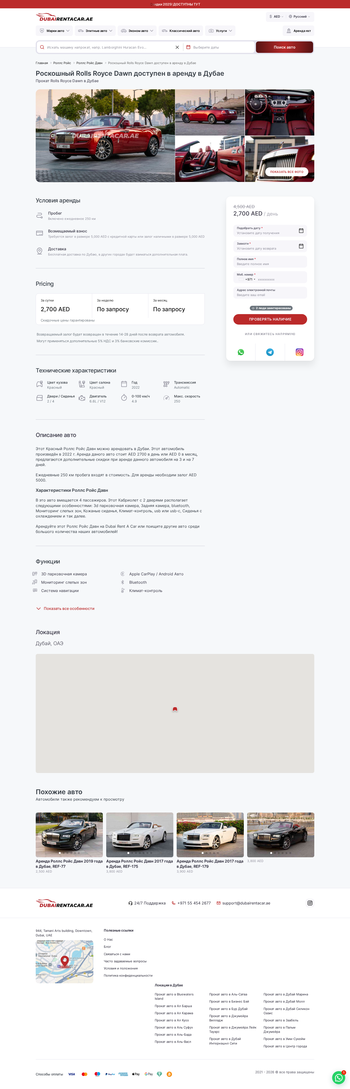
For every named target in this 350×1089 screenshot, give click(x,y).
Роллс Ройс (62, 63)
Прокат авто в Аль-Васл (173, 1042)
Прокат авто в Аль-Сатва (228, 994)
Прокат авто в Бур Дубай (228, 1009)
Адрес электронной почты (256, 290)
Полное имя (246, 259)
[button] (97, 835)
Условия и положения (121, 968)
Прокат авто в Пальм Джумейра (279, 1029)
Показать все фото (286, 172)
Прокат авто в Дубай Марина (286, 994)
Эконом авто (138, 31)
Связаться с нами (117, 954)
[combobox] (115, 47)
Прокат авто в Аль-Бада (173, 1034)
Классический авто (185, 31)
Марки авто (55, 31)
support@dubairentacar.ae (246, 903)
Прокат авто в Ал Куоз (172, 1020)
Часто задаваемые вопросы (125, 961)
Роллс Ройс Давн (89, 63)
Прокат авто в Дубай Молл (284, 1001)
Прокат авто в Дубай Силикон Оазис (287, 1011)
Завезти (244, 243)
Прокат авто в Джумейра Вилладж (228, 1018)
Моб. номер (246, 274)
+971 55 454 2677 (194, 903)
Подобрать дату (250, 228)
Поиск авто (284, 47)
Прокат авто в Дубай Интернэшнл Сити (225, 1041)
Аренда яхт (302, 31)
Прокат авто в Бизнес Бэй (229, 1001)
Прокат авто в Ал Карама (174, 1013)
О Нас (108, 939)
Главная (42, 63)
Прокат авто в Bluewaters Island (174, 996)
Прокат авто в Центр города (285, 1046)
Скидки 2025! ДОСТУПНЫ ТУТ (175, 4)
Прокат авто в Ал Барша (173, 1006)
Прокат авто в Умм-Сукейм (284, 1039)
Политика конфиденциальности (128, 975)
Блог (107, 946)
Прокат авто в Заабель (281, 1020)
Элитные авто (96, 31)
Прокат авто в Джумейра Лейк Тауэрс (232, 1029)
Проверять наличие (270, 319)
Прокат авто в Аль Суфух (174, 1027)
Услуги (221, 31)
